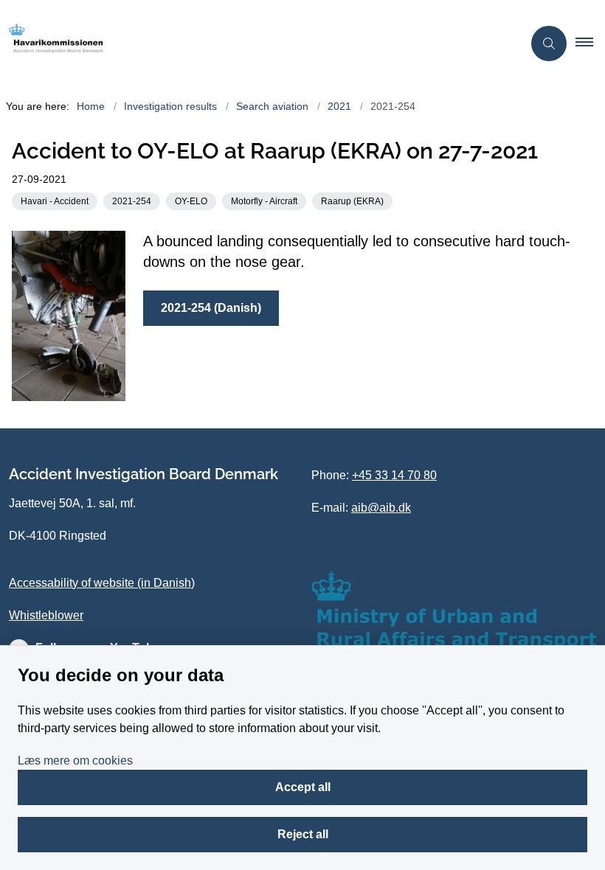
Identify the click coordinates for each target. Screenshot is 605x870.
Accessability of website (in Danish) (102, 583)
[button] (590, 43)
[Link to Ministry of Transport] (453, 610)
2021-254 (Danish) (211, 308)
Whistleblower (46, 615)
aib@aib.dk (381, 507)
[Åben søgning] (549, 43)
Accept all (303, 787)
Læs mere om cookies (75, 760)
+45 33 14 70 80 (394, 475)
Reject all (302, 834)
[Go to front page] (255, 43)
